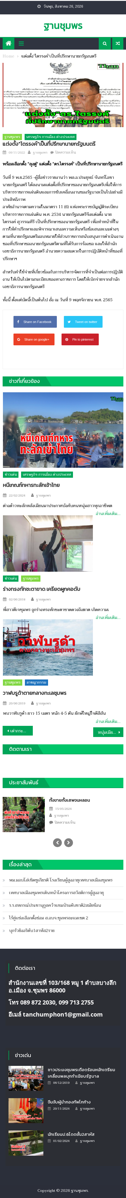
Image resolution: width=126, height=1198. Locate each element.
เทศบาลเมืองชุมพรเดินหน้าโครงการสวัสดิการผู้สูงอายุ (56, 892)
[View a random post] (117, 44)
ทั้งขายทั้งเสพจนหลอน (69, 800)
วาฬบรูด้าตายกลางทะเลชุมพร (35, 693)
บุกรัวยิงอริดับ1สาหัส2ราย (32, 930)
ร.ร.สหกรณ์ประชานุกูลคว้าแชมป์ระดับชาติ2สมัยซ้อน (55, 905)
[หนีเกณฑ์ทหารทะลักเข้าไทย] (63, 430)
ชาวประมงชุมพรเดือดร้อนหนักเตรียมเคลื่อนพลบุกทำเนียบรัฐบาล (81, 1072)
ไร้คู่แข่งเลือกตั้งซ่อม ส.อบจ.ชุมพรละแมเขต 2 (48, 918)
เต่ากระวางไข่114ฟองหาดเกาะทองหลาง (21, 731)
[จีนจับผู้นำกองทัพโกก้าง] (25, 1110)
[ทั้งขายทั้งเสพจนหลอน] (24, 814)
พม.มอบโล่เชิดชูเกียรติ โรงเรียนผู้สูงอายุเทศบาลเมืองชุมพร (61, 880)
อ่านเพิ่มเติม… (108, 513)
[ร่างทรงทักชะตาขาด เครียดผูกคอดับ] (48, 543)
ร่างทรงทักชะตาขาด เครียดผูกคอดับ (41, 589)
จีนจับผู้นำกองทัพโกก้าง (69, 1101)
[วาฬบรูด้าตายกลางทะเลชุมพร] (48, 647)
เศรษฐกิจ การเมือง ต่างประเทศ (50, 137)
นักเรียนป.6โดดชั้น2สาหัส (71, 1134)
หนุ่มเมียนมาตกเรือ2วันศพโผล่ (110, 732)
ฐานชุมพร (63, 25)
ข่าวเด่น (11, 474)
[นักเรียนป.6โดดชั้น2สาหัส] (25, 1142)
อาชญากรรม (36, 682)
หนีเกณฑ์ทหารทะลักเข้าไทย (31, 485)
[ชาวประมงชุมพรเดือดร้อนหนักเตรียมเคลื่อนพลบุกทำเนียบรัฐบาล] (25, 1078)
